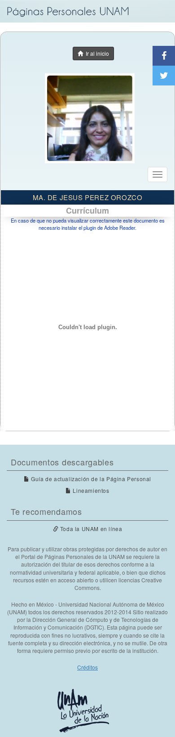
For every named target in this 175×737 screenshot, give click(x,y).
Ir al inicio (96, 53)
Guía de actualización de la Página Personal (90, 478)
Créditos (87, 667)
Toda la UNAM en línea (90, 528)
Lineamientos (90, 490)
